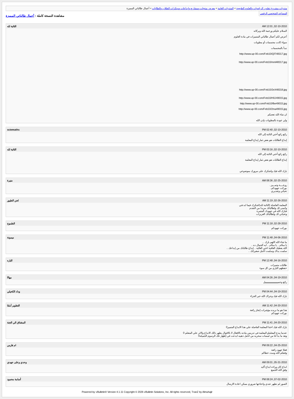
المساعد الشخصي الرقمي (273, 13)
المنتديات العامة (226, 8)
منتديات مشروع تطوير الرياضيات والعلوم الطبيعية (261, 8)
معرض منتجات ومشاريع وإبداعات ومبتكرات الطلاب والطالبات (183, 8)
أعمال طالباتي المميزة (20, 15)
